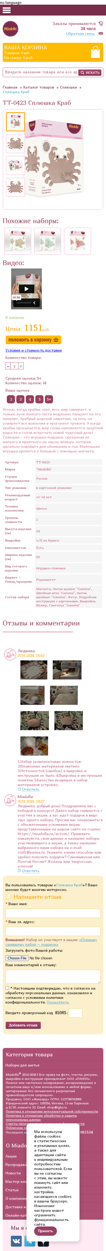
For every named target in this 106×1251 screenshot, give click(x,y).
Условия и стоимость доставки (33, 350)
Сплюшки (68, 87)
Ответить (30, 789)
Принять (45, 1231)
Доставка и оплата (22, 1206)
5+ (49, 399)
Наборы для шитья (22, 1065)
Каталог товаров (38, 87)
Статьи (11, 1189)
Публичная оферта (21, 1128)
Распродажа (16, 1164)
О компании (16, 1198)
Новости (13, 1173)
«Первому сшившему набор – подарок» (51, 942)
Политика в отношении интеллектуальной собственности (52, 1111)
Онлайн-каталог (20, 1215)
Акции (11, 1156)
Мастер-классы (19, 1181)
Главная (10, 87)
